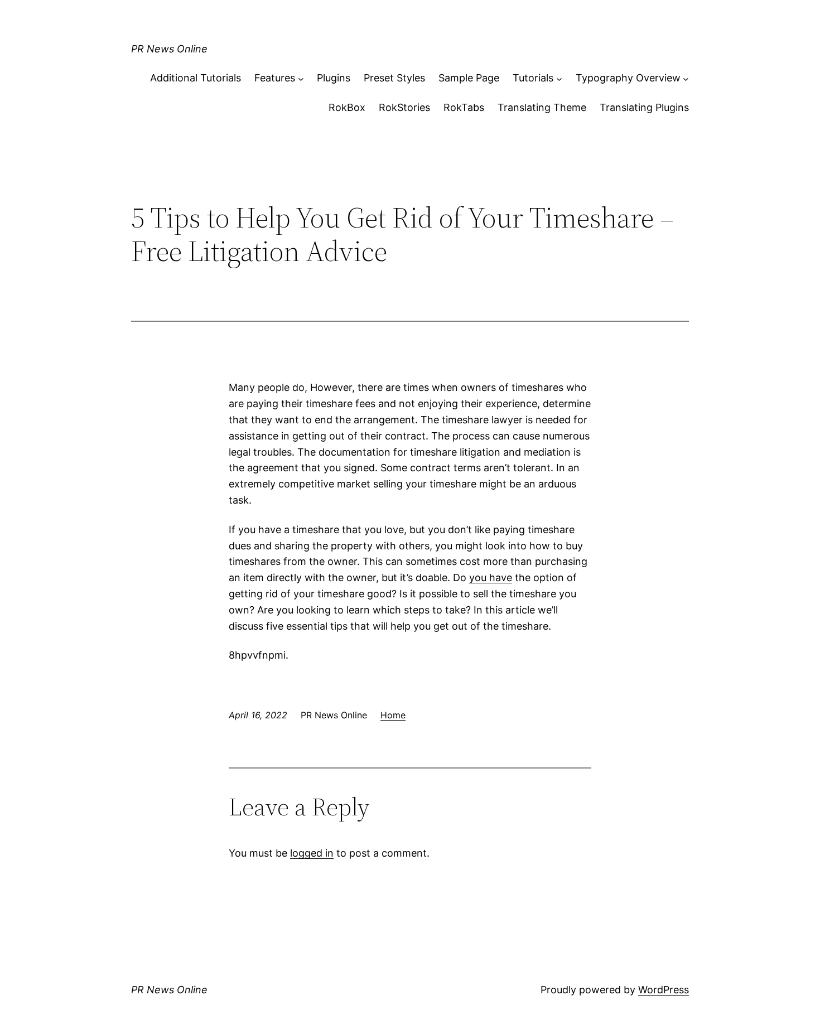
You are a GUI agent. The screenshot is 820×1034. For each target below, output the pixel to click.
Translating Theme (542, 107)
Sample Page (468, 78)
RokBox (347, 107)
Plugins (333, 78)
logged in (312, 853)
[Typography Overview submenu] (686, 78)
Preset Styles (394, 78)
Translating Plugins (644, 107)
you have (490, 577)
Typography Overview (628, 78)
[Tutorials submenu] (559, 78)
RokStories (404, 107)
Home (393, 715)
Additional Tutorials (195, 78)
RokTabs (463, 107)
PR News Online (169, 49)
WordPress (663, 990)
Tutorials (533, 78)
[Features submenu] (301, 78)
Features (274, 78)
